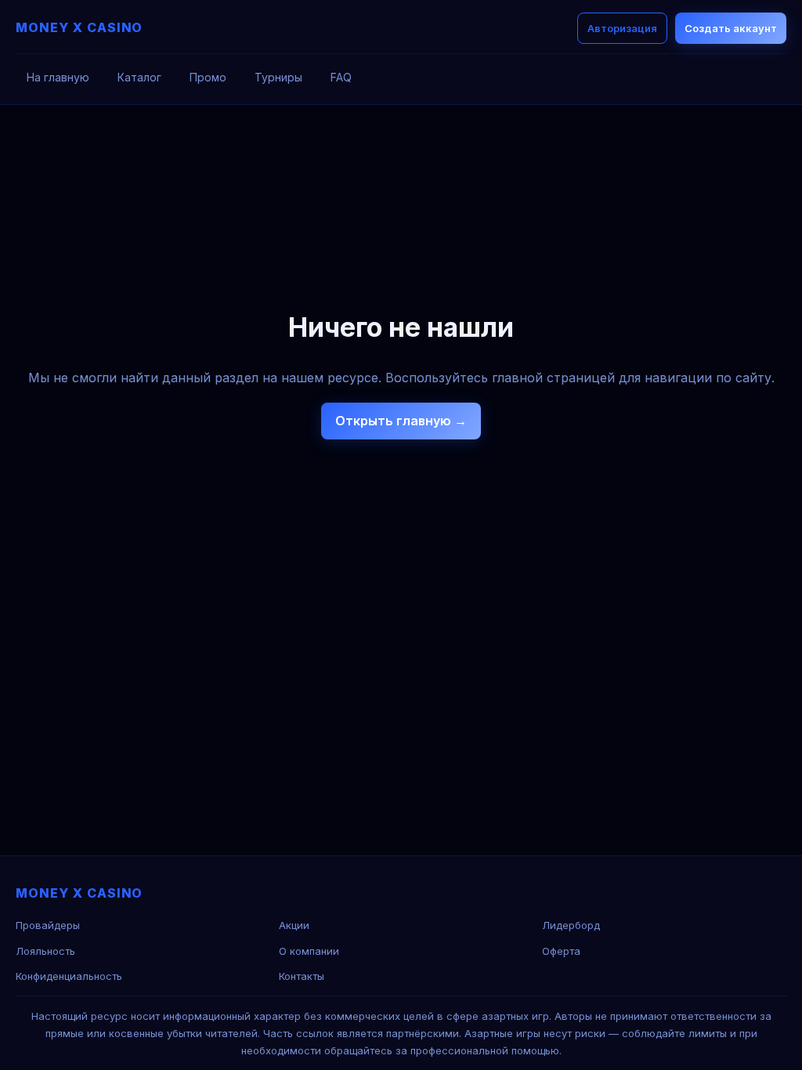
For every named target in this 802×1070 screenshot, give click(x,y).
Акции (294, 925)
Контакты (301, 976)
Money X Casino (79, 27)
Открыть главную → (401, 420)
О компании (309, 951)
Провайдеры (48, 925)
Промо (208, 77)
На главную (58, 77)
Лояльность (45, 951)
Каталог (139, 77)
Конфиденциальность (69, 976)
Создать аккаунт (731, 28)
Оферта (561, 951)
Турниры (278, 77)
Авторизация (622, 28)
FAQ (341, 77)
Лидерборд (571, 925)
